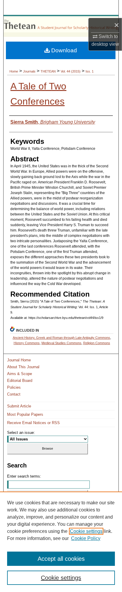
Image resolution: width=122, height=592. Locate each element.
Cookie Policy (85, 538)
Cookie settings (86, 531)
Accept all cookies (61, 558)
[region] (61, 542)
